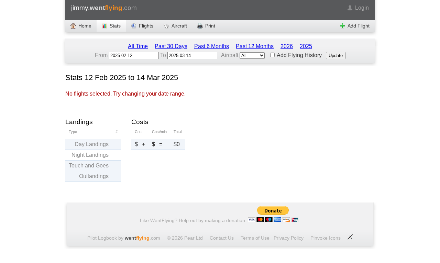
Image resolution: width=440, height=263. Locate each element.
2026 (286, 46)
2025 (306, 46)
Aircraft (179, 26)
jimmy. (104, 7)
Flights (146, 26)
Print (210, 26)
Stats (115, 26)
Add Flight (359, 26)
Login (362, 8)
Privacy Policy (289, 238)
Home (84, 26)
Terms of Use (255, 238)
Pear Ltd (193, 238)
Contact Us (222, 238)
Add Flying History (299, 55)
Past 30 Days (171, 46)
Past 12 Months (255, 46)
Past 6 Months (211, 46)
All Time (138, 46)
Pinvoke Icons (325, 238)
